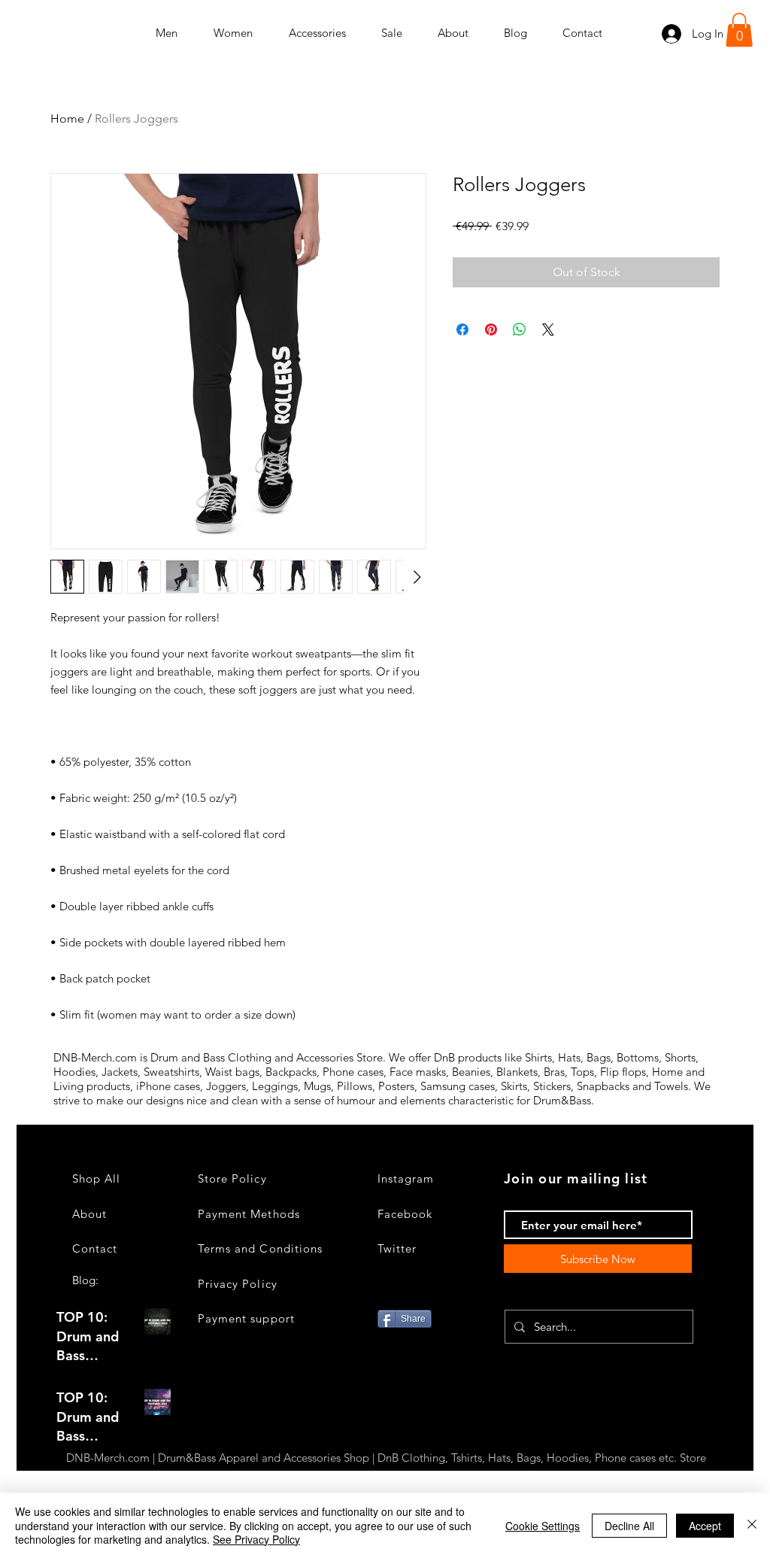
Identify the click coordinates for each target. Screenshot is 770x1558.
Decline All (629, 1525)
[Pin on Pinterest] (491, 329)
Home (67, 118)
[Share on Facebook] (462, 329)
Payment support (246, 1318)
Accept (705, 1525)
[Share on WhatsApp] (520, 329)
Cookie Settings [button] (542, 1525)
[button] (739, 30)
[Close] (752, 1525)
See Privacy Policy (256, 1539)
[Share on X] (548, 329)
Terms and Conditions (260, 1248)
